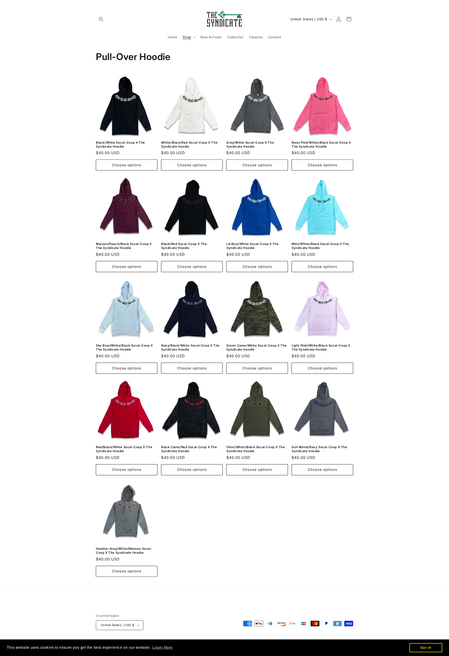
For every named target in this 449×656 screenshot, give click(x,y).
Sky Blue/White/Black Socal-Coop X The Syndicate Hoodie (124, 347)
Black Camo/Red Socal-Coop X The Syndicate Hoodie (189, 449)
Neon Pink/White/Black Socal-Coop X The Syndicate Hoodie (321, 144)
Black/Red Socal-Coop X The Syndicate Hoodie (184, 246)
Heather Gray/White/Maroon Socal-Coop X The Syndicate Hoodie (124, 550)
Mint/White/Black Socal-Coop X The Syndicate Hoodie (320, 246)
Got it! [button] (425, 647)
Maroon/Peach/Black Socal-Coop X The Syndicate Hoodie (124, 246)
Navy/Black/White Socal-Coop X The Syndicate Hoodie (190, 347)
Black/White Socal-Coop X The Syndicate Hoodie (120, 144)
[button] (101, 19)
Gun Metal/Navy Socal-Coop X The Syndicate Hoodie (319, 449)
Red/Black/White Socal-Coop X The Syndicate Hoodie (124, 449)
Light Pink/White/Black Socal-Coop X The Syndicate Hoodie (321, 347)
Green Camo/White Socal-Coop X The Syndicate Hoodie (256, 347)
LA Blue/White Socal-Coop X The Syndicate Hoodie (252, 246)
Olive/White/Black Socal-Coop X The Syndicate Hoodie (255, 449)
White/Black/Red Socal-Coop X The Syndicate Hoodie (189, 144)
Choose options (126, 165)
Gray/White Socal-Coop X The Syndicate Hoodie (250, 144)
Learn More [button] (162, 647)
